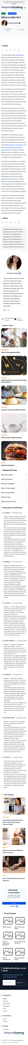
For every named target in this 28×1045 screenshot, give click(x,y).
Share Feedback (20, 319)
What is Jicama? (7, 927)
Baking (5, 847)
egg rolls (21, 55)
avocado (4, 150)
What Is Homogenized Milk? (10, 352)
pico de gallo (9, 147)
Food (3, 463)
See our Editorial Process (9, 319)
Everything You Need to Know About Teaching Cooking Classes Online (13, 822)
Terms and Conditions (13, 1042)
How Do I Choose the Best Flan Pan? (13, 410)
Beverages (5, 350)
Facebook (6, 1029)
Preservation (6, 1003)
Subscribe (14, 903)
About (4, 1019)
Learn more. (14, 3)
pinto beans (19, 145)
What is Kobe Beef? (8, 465)
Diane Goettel (14, 23)
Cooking (6, 817)
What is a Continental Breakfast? (6, 943)
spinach (3, 179)
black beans (10, 145)
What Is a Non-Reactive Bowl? (11, 437)
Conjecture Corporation (17, 1040)
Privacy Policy (4, 1042)
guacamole (18, 147)
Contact (5, 1021)
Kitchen (4, 377)
